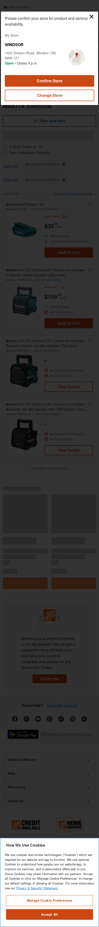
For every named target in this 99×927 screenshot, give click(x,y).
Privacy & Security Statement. (37, 888)
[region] (49, 882)
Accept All (49, 914)
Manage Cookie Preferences (49, 900)
